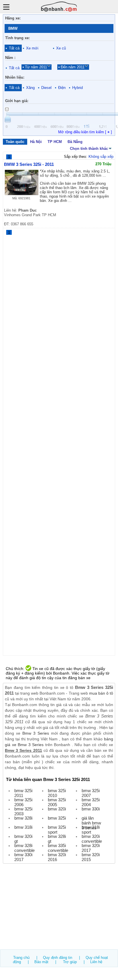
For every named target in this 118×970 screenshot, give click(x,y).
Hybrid (77, 88)
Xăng (30, 88)
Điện (62, 88)
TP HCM (55, 142)
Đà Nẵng (75, 142)
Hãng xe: (13, 18)
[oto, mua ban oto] (59, 6)
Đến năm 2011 (72, 67)
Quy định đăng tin (57, 957)
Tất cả (14, 48)
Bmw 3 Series (35, 733)
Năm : (10, 57)
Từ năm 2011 (36, 67)
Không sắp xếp (100, 156)
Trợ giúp (70, 962)
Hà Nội (36, 142)
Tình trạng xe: (17, 38)
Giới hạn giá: (16, 101)
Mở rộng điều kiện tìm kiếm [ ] (85, 132)
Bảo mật (41, 962)
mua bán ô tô (101, 693)
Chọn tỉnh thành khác (89, 148)
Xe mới (32, 48)
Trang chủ (21, 957)
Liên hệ (96, 962)
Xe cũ (61, 48)
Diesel (46, 88)
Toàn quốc (15, 142)
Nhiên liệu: (14, 77)
